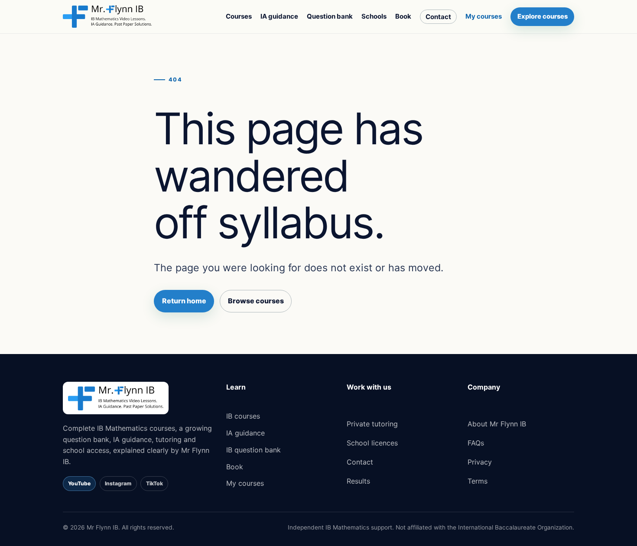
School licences (372, 443)
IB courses (243, 416)
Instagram (118, 483)
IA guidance (279, 16)
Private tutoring (372, 423)
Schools (374, 16)
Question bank (330, 16)
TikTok (154, 483)
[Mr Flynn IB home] (107, 16)
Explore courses (542, 16)
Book (403, 16)
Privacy (480, 462)
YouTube (79, 483)
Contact (438, 17)
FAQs (476, 443)
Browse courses (256, 300)
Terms (478, 481)
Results (358, 481)
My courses (483, 16)
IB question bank (253, 449)
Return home (184, 300)
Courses (239, 16)
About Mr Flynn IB (497, 423)
